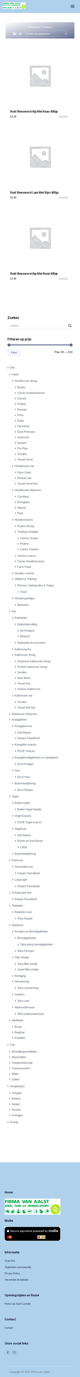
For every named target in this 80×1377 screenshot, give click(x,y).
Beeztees (23, 604)
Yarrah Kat (23, 683)
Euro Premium (26, 431)
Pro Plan (22, 448)
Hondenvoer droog (26, 380)
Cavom (21, 398)
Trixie (23, 591)
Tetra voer (23, 1000)
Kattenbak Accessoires (31, 642)
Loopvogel (21, 879)
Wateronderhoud (24, 1007)
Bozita (21, 387)
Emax (18, 1026)
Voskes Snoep (29, 538)
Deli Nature (24, 732)
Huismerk (23, 437)
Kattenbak (21, 617)
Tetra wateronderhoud (30, 1013)
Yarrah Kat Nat (26, 707)
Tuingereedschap (22, 1062)
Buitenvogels (22, 802)
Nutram (21, 442)
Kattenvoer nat (23, 695)
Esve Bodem (25, 789)
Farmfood (23, 426)
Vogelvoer (21, 828)
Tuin (12, 1044)
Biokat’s (25, 636)
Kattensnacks (23, 649)
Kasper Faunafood (28, 738)
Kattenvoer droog (25, 654)
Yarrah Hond (25, 459)
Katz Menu (24, 677)
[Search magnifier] (70, 325)
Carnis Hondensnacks (30, 561)
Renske (22, 409)
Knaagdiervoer (23, 726)
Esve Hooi (23, 776)
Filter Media (22, 957)
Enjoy (20, 420)
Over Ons (10, 1261)
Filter (14, 352)
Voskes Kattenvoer (28, 689)
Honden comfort (24, 573)
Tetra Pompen (25, 950)
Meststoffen (19, 1057)
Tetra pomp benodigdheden (36, 944)
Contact (9, 1328)
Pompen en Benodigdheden (31, 931)
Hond (15, 374)
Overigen (17, 1115)
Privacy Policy (12, 1273)
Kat (14, 611)
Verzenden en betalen (16, 1279)
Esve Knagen (25, 763)
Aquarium (17, 925)
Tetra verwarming (27, 987)
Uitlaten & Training (25, 578)
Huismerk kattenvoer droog (33, 661)
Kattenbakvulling (27, 624)
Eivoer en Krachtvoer (30, 840)
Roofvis (16, 1109)
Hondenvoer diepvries (28, 490)
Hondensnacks (24, 519)
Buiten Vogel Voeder (29, 809)
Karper (16, 1104)
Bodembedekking (25, 783)
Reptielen (17, 905)
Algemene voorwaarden (18, 1267)
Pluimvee (17, 860)
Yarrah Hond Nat (27, 483)
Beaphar (20, 1032)
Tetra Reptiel (24, 918)
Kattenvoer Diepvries (24, 714)
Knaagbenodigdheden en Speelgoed (36, 757)
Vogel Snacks (23, 815)
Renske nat (24, 478)
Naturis (21, 507)
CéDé (23, 847)
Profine (21, 404)
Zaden (15, 1079)
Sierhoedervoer (24, 866)
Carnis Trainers (29, 549)
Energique (23, 502)
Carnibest (23, 496)
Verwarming (22, 981)
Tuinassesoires (21, 1068)
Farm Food (24, 472)
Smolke (22, 453)
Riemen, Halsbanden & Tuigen (35, 585)
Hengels (17, 1093)
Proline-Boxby (25, 526)
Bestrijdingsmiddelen (24, 1051)
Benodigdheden (26, 937)
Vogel (15, 796)
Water (15, 1073)
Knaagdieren (19, 719)
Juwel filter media (27, 969)
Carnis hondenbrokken (31, 392)
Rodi (20, 513)
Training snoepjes (28, 531)
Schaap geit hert (21, 892)
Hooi (17, 770)
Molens (16, 1098)
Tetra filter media (27, 963)
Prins (20, 415)
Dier (12, 367)
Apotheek (17, 1020)
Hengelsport (17, 1086)
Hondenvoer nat (24, 466)
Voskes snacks (26, 555)
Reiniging (20, 975)
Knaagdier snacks (25, 744)
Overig (14, 1122)
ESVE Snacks (26, 751)
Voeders (20, 994)
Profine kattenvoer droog (32, 666)
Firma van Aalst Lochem (18, 1304)
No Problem (27, 630)
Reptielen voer (23, 912)
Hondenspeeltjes (25, 598)
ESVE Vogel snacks (29, 822)
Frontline (20, 1037)
